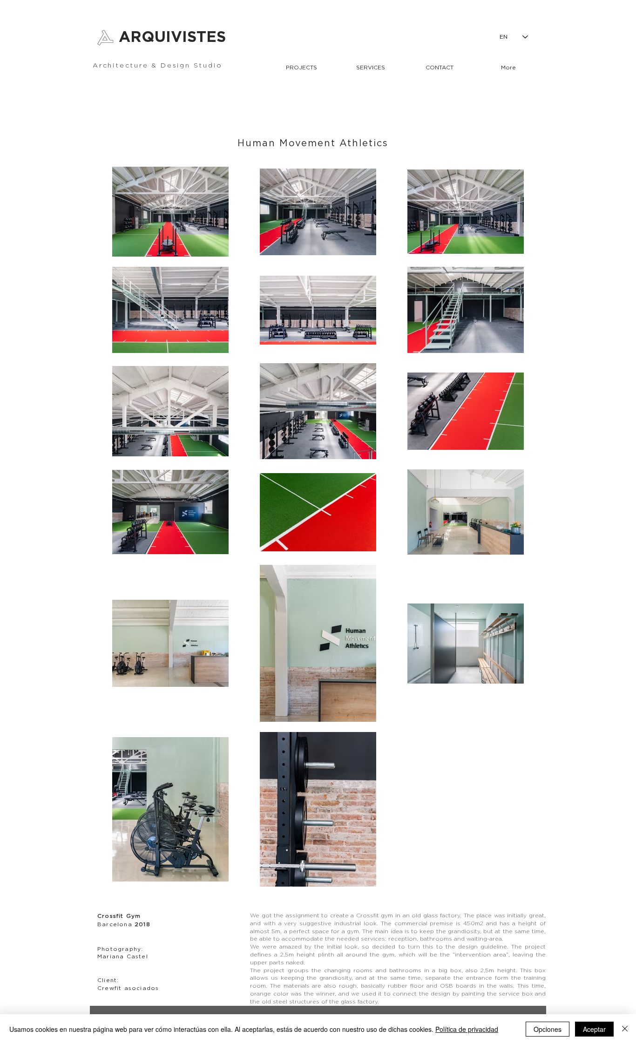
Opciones (548, 1029)
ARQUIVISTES (172, 37)
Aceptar (594, 1029)
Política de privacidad (466, 1029)
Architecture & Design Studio (157, 65)
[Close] (624, 1029)
